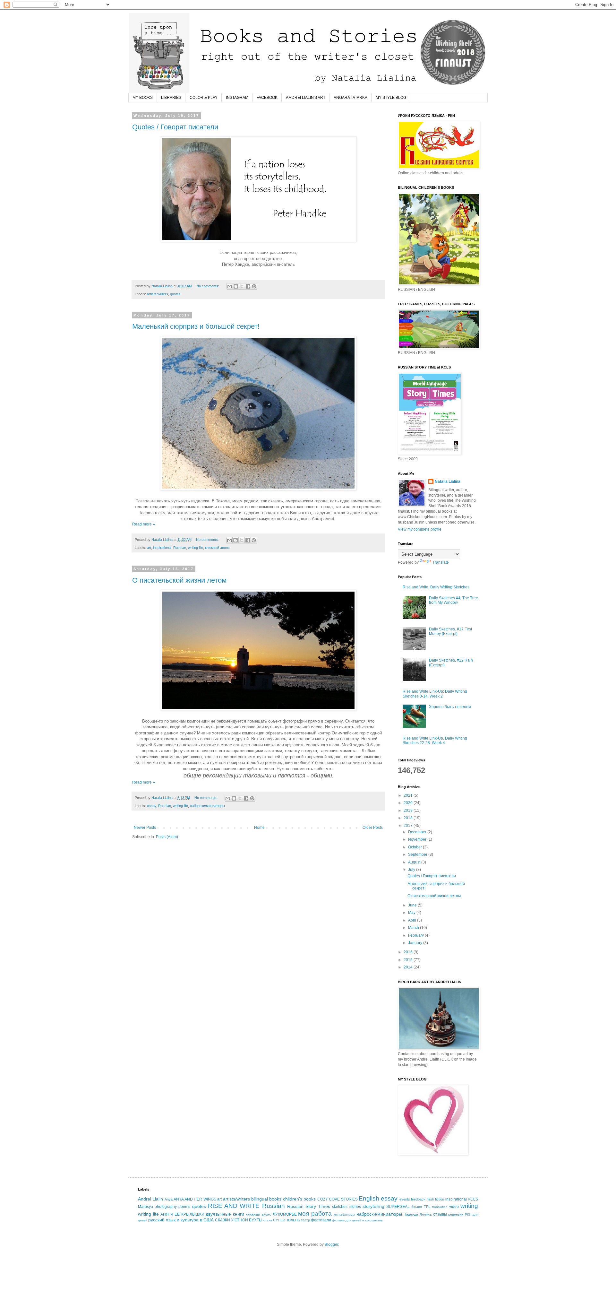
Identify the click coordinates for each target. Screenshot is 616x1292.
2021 (409, 795)
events (404, 1199)
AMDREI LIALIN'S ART (305, 97)
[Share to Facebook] (248, 286)
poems (184, 1206)
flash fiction (435, 1199)
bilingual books (266, 1198)
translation (440, 1207)
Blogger (331, 1244)
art (149, 548)
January (415, 943)
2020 (409, 803)
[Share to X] (242, 286)
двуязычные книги (225, 1214)
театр (305, 1220)
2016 (409, 952)
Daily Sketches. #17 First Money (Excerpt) (450, 631)
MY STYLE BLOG (391, 97)
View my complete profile (419, 529)
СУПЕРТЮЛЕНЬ (286, 1220)
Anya (169, 1199)
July (412, 869)
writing (469, 1205)
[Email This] (230, 286)
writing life (195, 548)
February (416, 935)
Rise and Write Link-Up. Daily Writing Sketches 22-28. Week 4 (435, 740)
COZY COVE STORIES (337, 1199)
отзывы (440, 1214)
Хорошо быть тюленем (450, 707)
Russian (179, 548)
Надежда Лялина (418, 1214)
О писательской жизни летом (179, 580)
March (414, 927)
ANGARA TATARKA (350, 97)
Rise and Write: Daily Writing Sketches (436, 587)
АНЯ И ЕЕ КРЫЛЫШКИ (182, 1214)
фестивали (321, 1220)
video (454, 1206)
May (412, 912)
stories (355, 1206)
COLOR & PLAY (204, 97)
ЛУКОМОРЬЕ (285, 1214)
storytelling (373, 1206)
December (417, 832)
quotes (175, 294)
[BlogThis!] (236, 286)
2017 (409, 825)
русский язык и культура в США (181, 1219)
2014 (409, 967)
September (418, 854)
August (414, 862)
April (412, 920)
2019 (409, 810)
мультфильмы (344, 1214)
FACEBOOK (267, 97)
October (415, 847)
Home (259, 827)
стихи (267, 1220)
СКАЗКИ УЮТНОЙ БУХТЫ (238, 1220)
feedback (418, 1199)
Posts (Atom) (167, 837)
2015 (409, 960)
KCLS (473, 1199)
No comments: (208, 286)
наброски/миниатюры (207, 806)
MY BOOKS (143, 97)
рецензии (455, 1214)
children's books (299, 1198)
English (369, 1198)
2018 (409, 818)
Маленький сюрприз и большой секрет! (196, 326)
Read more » (143, 524)
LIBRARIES (171, 97)
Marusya (145, 1206)
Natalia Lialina (447, 481)
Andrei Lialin (150, 1198)
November (417, 839)
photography (166, 1206)
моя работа (315, 1213)
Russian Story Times (308, 1206)
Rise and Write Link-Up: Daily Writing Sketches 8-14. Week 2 (435, 693)
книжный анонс (217, 548)
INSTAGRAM (237, 97)
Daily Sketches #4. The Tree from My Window (453, 600)
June (413, 905)
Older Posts (373, 827)
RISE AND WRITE (234, 1205)
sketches (339, 1206)
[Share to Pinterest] (254, 286)
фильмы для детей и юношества (357, 1220)
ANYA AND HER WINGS (195, 1199)
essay (151, 806)
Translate (440, 562)
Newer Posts (145, 827)
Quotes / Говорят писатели (175, 127)
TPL (427, 1207)
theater (416, 1207)
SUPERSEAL (398, 1206)
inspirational (162, 548)
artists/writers (157, 294)
